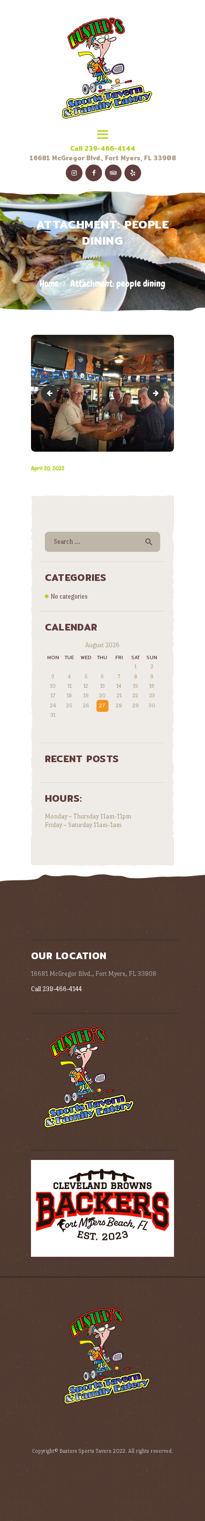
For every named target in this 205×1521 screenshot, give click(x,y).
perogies (160, 393)
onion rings (51, 393)
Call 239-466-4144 (102, 148)
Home (49, 284)
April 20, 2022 (47, 468)
